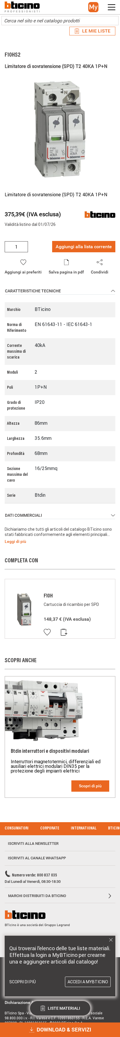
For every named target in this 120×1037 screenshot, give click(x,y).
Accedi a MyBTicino (88, 981)
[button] (93, 7)
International (83, 829)
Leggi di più (15, 541)
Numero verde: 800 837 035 (34, 876)
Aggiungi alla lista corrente (84, 246)
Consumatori (17, 829)
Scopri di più (90, 786)
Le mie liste (96, 31)
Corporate (49, 829)
